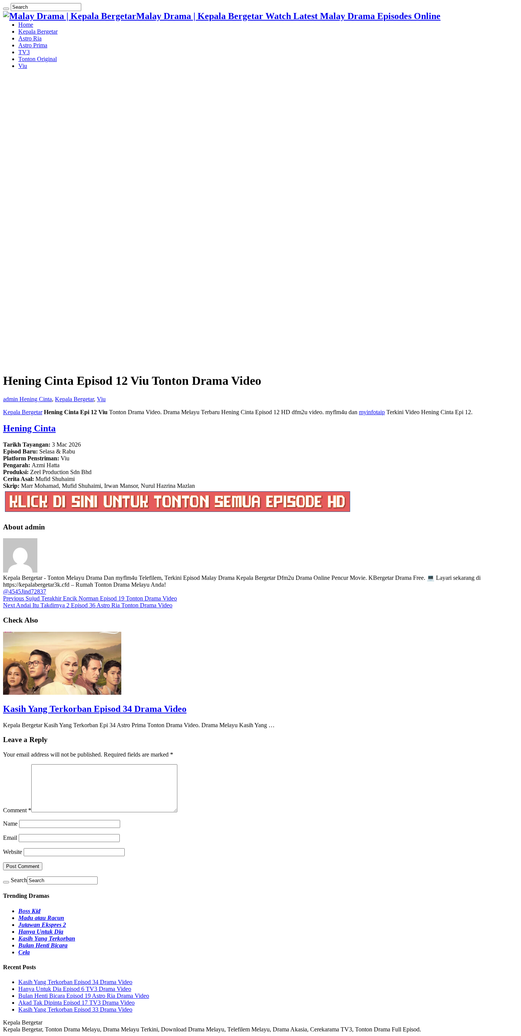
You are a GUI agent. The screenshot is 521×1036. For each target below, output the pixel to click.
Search (19, 880)
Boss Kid (29, 911)
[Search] (6, 9)
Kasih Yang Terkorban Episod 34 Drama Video (95, 709)
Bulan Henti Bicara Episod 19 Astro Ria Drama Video (83, 995)
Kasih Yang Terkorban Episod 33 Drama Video (75, 1009)
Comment (17, 810)
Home (25, 24)
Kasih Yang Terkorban (46, 938)
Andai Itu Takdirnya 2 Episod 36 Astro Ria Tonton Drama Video (87, 605)
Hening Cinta (35, 399)
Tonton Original (37, 59)
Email (10, 837)
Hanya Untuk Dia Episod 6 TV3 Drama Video (74, 989)
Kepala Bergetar (38, 31)
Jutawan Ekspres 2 (42, 924)
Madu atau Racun (41, 918)
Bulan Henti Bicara (43, 945)
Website (12, 852)
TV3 (24, 52)
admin (11, 399)
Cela (24, 952)
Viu (22, 66)
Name (10, 823)
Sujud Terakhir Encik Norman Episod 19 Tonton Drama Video (90, 598)
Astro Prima (32, 45)
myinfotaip (372, 412)
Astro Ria (30, 38)
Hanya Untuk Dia (40, 931)
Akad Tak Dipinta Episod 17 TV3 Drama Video (76, 1002)
